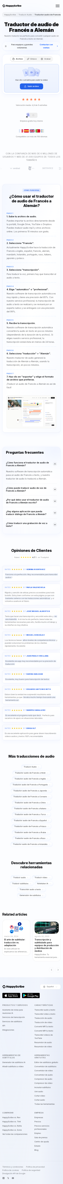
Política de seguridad (31, 1170)
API (3, 1026)
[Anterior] (51, 969)
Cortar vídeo (39, 1096)
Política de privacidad (35, 1167)
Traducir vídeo (41, 877)
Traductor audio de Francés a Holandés (30, 844)
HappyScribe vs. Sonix (12, 1130)
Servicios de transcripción (13, 1017)
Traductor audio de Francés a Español (30, 820)
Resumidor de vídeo (43, 1046)
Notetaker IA (42, 883)
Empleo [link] (37, 1133)
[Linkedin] (3, 1178)
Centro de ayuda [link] (41, 1142)
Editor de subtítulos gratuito (46, 1062)
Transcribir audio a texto (30, 889)
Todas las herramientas (44, 1104)
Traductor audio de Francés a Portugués (30, 785)
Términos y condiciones (12, 1167)
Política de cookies (10, 1170)
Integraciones (8, 1030)
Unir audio (38, 1091)
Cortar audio (39, 1100)
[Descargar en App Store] (11, 995)
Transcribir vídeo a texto (44, 1014)
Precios (37, 1121)
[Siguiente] (58, 969)
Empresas (38, 1117)
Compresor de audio (43, 1079)
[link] (31, 46)
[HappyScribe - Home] (11, 6)
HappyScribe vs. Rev (11, 1117)
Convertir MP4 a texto (43, 1031)
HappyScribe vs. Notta (12, 1126)
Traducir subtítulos (20, 883)
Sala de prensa (40, 1137)
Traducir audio (19, 877)
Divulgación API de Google (13, 1174)
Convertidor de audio (43, 1075)
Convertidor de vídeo (43, 1070)
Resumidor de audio (43, 1042)
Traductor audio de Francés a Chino (30, 803)
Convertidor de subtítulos (45, 1066)
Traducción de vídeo (43, 1022)
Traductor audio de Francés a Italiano (30, 808)
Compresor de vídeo (43, 1083)
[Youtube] (13, 1178)
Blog (36, 1150)
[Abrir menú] (58, 6)
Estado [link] (37, 1146)
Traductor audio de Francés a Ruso (30, 838)
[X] (8, 1178)
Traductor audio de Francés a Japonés (30, 791)
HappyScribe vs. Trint (11, 1121)
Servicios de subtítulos (12, 1021)
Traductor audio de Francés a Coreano (30, 796)
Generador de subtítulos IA (13, 1062)
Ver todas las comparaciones (14, 1134)
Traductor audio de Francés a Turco (30, 814)
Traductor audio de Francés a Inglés (30, 779)
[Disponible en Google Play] (31, 995)
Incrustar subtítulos (42, 1087)
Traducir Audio (25, 14)
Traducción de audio (43, 1018)
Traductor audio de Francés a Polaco (30, 826)
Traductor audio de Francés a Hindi (30, 773)
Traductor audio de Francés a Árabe (30, 832)
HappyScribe (10, 14)
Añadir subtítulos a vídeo (13, 1066)
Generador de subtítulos (30, 895)
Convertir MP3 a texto (43, 1026)
